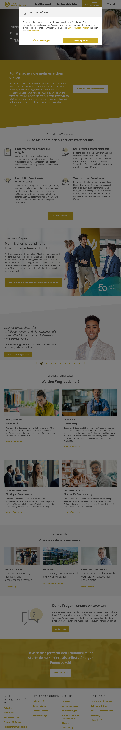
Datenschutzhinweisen (78, 27)
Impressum (34, 30)
